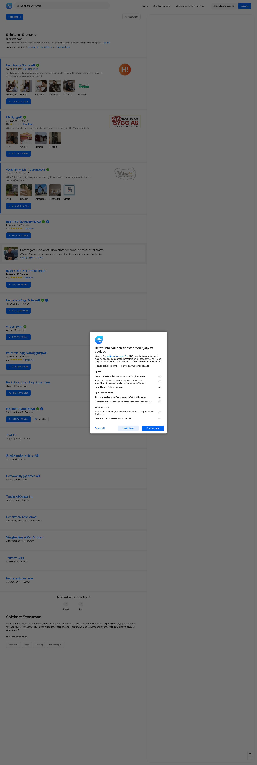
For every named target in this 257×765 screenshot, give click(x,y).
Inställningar (128, 428)
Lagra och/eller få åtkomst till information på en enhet (120, 376)
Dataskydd (100, 428)
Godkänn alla (152, 428)
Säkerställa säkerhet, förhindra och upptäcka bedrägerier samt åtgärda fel (124, 412)
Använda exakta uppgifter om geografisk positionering (120, 397)
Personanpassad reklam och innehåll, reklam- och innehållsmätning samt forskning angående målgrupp (120, 381)
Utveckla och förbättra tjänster (109, 387)
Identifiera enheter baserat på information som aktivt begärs (123, 402)
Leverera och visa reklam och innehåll (113, 418)
